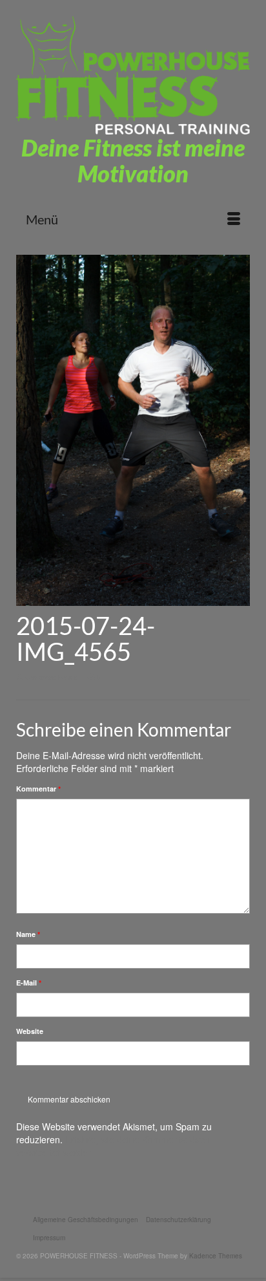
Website (29, 1031)
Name (28, 934)
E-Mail (28, 982)
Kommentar (38, 788)
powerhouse (58, 677)
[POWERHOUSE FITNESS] (133, 75)
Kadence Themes (215, 1255)
